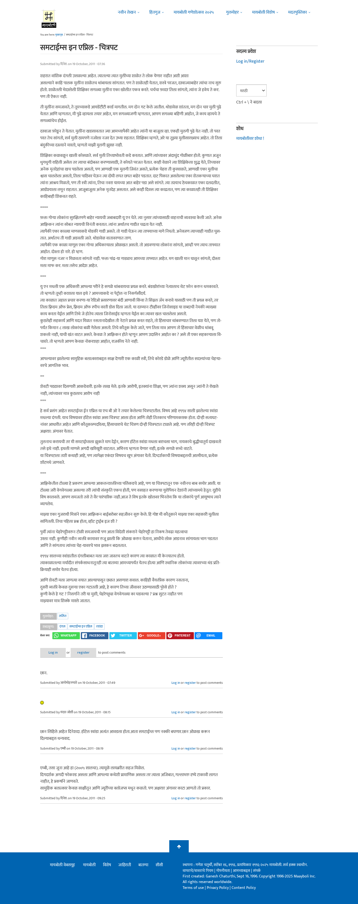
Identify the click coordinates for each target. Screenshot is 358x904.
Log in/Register (250, 61)
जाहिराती (124, 865)
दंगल (62, 626)
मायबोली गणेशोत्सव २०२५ (194, 12)
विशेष (107, 865)
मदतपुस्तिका (297, 12)
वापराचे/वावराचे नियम (198, 870)
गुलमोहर (232, 12)
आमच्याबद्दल (242, 870)
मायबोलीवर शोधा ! (250, 138)
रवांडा (99, 626)
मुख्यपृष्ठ (59, 35)
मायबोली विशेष (263, 12)
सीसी (159, 865)
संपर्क (257, 870)
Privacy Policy (218, 888)
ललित (62, 616)
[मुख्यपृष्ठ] (49, 18)
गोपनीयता (223, 870)
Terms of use (193, 888)
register (83, 652)
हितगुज (154, 12)
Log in (53, 652)
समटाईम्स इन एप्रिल (80, 626)
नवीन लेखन (127, 12)
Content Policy (244, 888)
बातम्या (143, 865)
